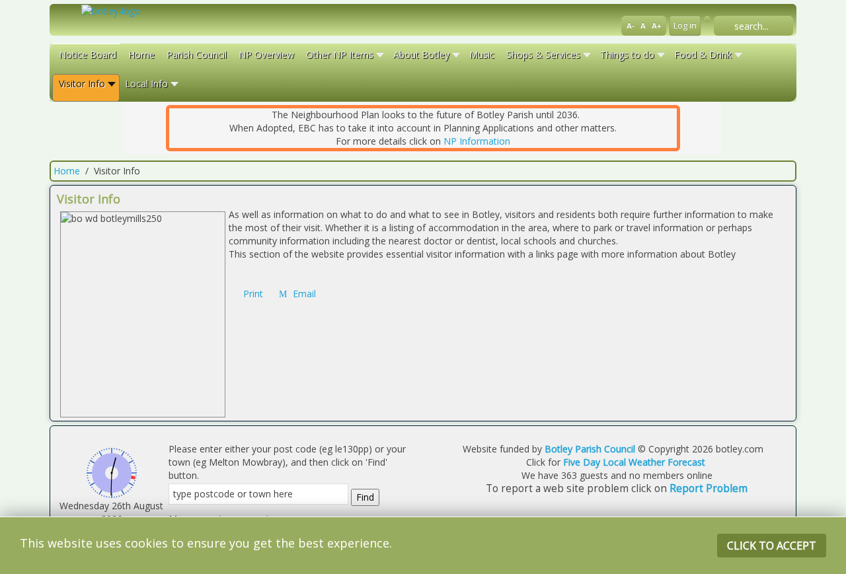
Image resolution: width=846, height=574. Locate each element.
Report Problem (709, 488)
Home (67, 170)
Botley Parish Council (590, 449)
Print (253, 293)
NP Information (476, 141)
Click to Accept (771, 545)
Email (303, 293)
